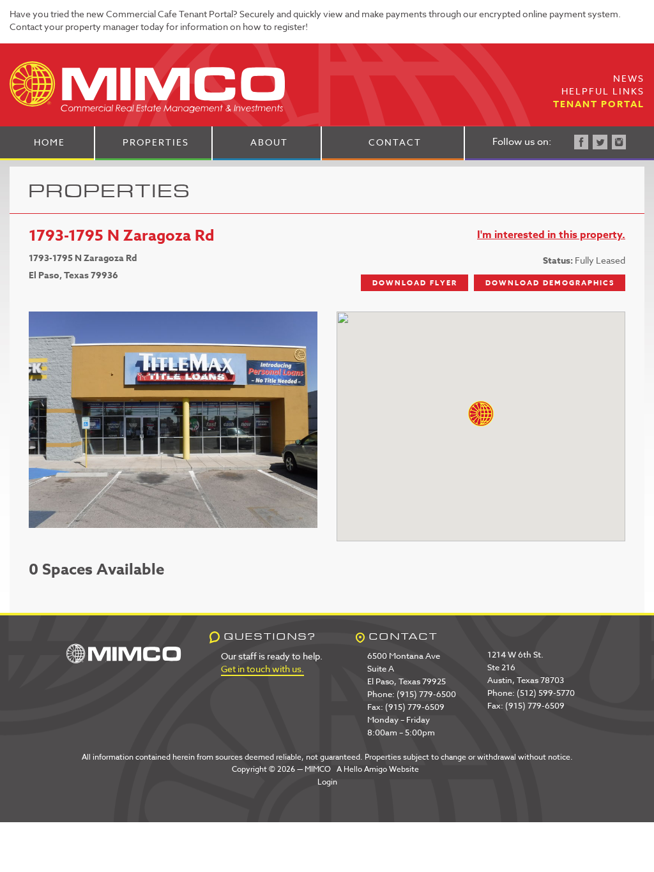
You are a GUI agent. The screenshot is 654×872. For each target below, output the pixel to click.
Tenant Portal (598, 104)
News (628, 78)
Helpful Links (602, 91)
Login (327, 781)
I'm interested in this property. (551, 235)
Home (49, 142)
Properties (156, 142)
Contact (395, 142)
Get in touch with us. (262, 669)
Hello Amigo (365, 768)
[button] (481, 414)
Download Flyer (414, 282)
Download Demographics (549, 282)
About (269, 142)
